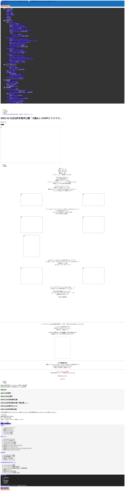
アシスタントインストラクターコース (19, 57)
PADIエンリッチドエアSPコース (17, 51)
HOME (2, 425)
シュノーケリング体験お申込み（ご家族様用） (21, 92)
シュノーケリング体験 (12, 89)
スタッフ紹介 (9, 13)
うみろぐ (8, 16)
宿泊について (9, 11)
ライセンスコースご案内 (9, 442)
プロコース (9, 54)
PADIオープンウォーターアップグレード (20, 29)
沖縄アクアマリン (8, 429)
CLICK (62, 379)
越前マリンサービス (8, 430)
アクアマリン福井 (8, 432)
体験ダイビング (10, 93)
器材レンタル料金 (11, 84)
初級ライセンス (10, 22)
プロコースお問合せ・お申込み (17, 61)
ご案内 (11, 32)
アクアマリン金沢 (8, 433)
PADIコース (8, 20)
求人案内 (8, 19)
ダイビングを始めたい (15, 23)
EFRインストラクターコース (16, 60)
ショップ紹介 (9, 8)
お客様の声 (9, 10)
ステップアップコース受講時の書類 (18, 46)
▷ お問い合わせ (5, 4)
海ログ (2, 124)
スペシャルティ (10, 48)
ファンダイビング (11, 66)
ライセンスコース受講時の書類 (20, 35)
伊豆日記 (8, 17)
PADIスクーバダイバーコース (17, 25)
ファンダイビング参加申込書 (16, 69)
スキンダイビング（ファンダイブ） (15, 77)
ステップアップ (10, 37)
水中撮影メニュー (11, 72)
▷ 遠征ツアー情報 (6, 423)
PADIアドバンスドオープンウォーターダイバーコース (23, 40)
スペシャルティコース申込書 (16, 52)
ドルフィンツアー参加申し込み (14, 102)
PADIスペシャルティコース (16, 49)
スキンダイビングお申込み (16, 78)
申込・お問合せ (10, 14)
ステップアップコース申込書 (16, 45)
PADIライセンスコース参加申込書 (18, 31)
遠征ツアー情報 (13, 67)
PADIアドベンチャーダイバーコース (18, 39)
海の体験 (8, 87)
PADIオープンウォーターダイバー (18, 26)
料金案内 (7, 80)
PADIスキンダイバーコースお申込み (18, 98)
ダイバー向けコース (10, 64)
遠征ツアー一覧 (10, 70)
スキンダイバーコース (12, 63)
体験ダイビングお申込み (15, 95)
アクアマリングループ (9, 427)
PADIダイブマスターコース (16, 55)
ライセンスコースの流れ (9, 443)
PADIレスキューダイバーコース (17, 43)
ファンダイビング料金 (12, 83)
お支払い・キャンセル (12, 81)
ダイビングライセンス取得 (62, 371)
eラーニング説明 (16, 28)
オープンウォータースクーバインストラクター (21, 58)
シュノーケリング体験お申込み (17, 90)
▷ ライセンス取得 (5, 5)
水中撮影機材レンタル (15, 73)
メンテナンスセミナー (15, 75)
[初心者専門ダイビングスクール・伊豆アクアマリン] (28, 1)
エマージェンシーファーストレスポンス (19, 42)
